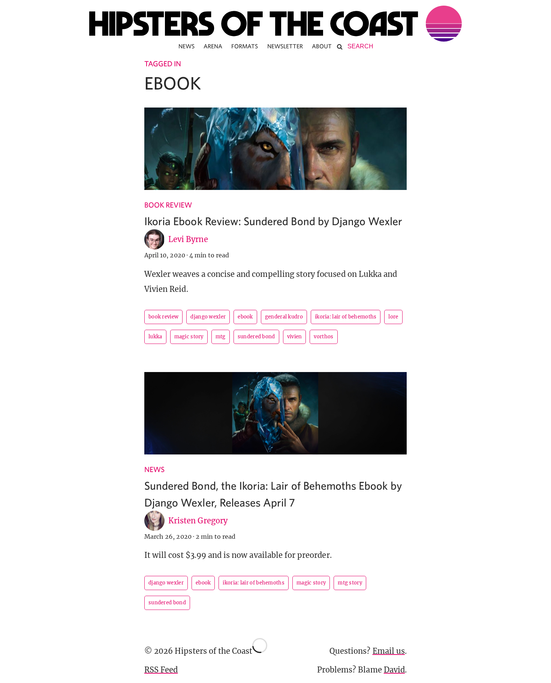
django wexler (208, 317)
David (394, 669)
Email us (389, 651)
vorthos (323, 336)
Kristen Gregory (198, 520)
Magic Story (189, 336)
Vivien (294, 336)
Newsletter (285, 46)
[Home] (275, 24)
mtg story (350, 583)
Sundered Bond (256, 336)
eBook (245, 317)
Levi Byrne (188, 239)
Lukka (155, 336)
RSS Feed (161, 669)
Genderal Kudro (284, 317)
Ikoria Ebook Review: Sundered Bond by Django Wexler (273, 220)
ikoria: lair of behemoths (346, 317)
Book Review (168, 204)
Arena (213, 46)
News (186, 46)
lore (393, 317)
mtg (221, 336)
